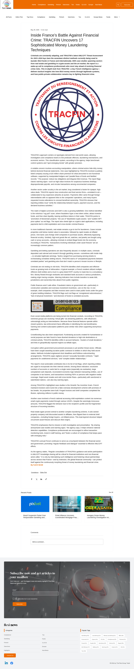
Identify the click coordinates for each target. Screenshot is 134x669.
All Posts (9, 17)
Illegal (121, 643)
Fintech (61, 17)
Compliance (41, 17)
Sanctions (71, 17)
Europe (44, 646)
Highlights (7, 650)
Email (15, 590)
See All (111, 492)
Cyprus (95, 639)
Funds (108, 17)
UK (123, 647)
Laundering (97, 635)
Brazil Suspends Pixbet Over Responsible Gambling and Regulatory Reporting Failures (35, 516)
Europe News (98, 17)
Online (112, 643)
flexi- (10, 625)
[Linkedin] (6, 663)
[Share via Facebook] (32, 479)
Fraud (85, 643)
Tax (79, 17)
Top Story (30, 17)
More (116, 17)
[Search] (118, 5)
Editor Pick (19, 17)
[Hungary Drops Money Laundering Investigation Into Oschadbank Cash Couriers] (99, 504)
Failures (123, 639)
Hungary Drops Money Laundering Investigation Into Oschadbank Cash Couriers (98, 516)
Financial (86, 639)
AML (122, 635)
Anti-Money (86, 647)
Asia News (45, 650)
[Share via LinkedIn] (41, 479)
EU (103, 639)
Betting (96, 647)
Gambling (52, 17)
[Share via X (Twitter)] (36, 479)
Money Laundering (110, 635)
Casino (115, 647)
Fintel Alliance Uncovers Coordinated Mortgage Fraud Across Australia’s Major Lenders (66, 516)
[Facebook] (12, 663)
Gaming (106, 647)
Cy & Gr (87, 17)
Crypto (93, 643)
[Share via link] (46, 479)
